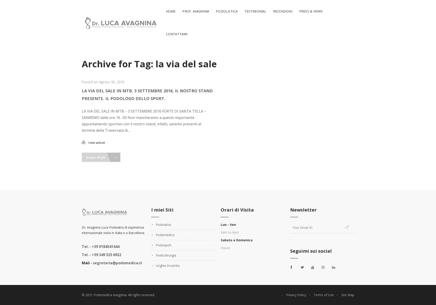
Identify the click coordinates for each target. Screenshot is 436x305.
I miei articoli (96, 143)
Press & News (311, 11)
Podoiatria (163, 224)
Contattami (177, 34)
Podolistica (227, 11)
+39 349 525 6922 (101, 254)
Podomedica (165, 235)
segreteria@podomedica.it (117, 262)
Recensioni (282, 11)
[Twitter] (305, 267)
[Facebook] (294, 267)
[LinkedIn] (336, 267)
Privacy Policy (296, 295)
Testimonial (255, 11)
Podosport (163, 245)
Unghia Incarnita (168, 265)
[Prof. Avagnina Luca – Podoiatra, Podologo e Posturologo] (120, 22)
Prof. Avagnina (195, 11)
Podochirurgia (166, 255)
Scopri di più (96, 157)
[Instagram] (326, 267)
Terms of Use (324, 295)
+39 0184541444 (100, 246)
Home (171, 11)
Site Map (347, 295)
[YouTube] (315, 267)
